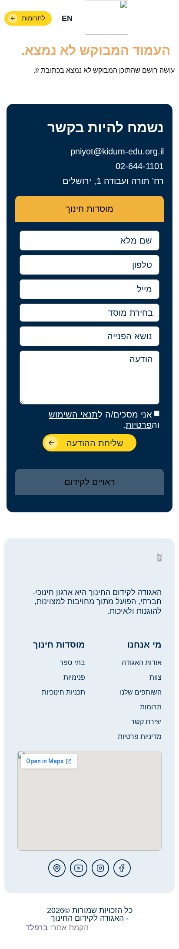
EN (67, 18)
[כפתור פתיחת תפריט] (166, 18)
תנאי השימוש (73, 414)
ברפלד (37, 927)
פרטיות (139, 425)
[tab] (89, 209)
